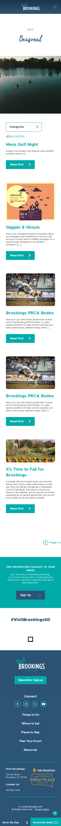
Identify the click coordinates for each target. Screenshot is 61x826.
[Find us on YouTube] (43, 707)
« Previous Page (45, 542)
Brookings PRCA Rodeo (30, 313)
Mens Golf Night (22, 145)
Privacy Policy (42, 809)
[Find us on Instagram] (26, 707)
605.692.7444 (13, 790)
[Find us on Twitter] (35, 707)
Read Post (17, 164)
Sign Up (25, 595)
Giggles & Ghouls (23, 227)
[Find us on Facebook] (17, 707)
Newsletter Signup (30, 680)
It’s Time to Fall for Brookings (25, 472)
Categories (16, 127)
